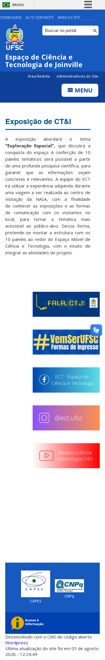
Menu (82, 90)
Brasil (18, 4)
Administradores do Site (77, 76)
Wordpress (16, 642)
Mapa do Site (69, 17)
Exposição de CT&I (38, 121)
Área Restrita (39, 76)
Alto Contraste (40, 17)
